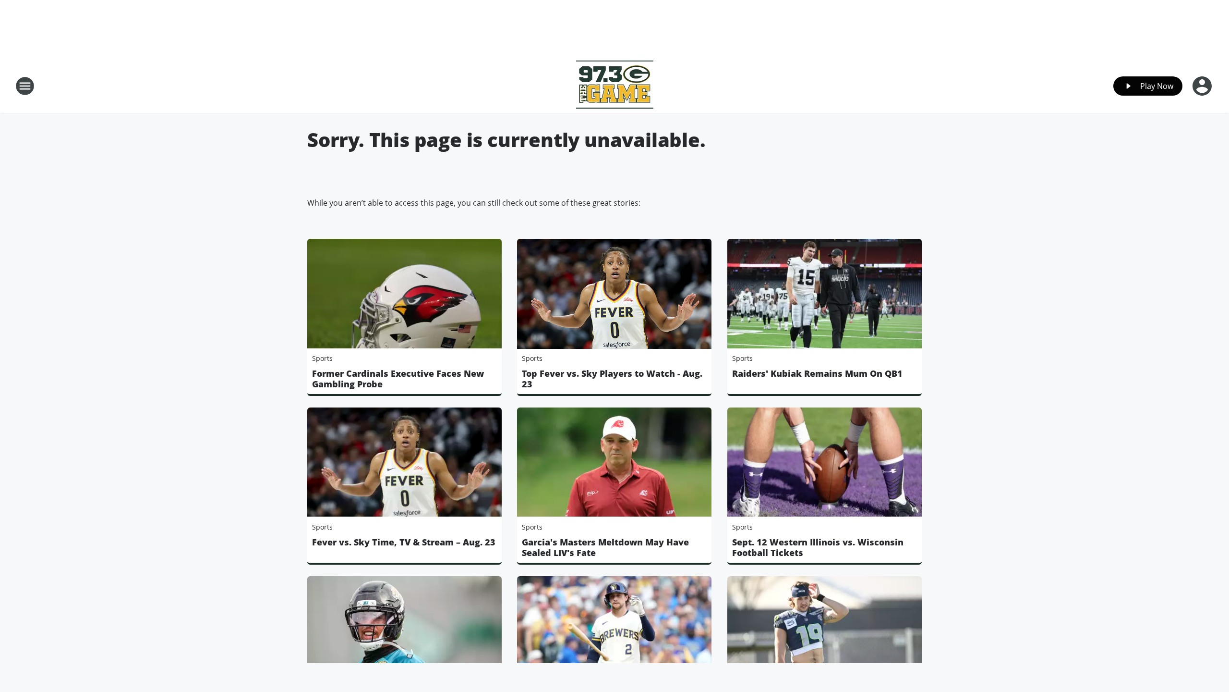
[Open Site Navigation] (25, 86)
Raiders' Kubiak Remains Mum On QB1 (817, 373)
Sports (322, 358)
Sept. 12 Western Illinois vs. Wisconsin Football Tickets (818, 547)
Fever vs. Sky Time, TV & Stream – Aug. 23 (403, 542)
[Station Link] (614, 86)
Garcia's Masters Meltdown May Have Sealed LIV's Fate (605, 547)
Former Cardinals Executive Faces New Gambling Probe (398, 378)
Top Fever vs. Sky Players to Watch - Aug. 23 (612, 378)
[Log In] (1203, 86)
